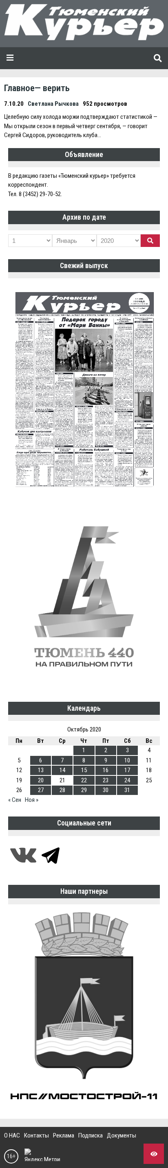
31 (127, 790)
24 (127, 780)
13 (41, 770)
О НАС (12, 1135)
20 (41, 780)
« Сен (14, 799)
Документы (121, 1135)
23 (105, 780)
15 (84, 770)
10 (127, 760)
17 (127, 770)
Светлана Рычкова (53, 103)
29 (84, 790)
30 (105, 790)
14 (62, 770)
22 (84, 780)
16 (105, 770)
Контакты (36, 1135)
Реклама (63, 1135)
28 (62, 790)
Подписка (90, 1135)
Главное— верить (37, 88)
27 (41, 790)
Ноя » (31, 799)
